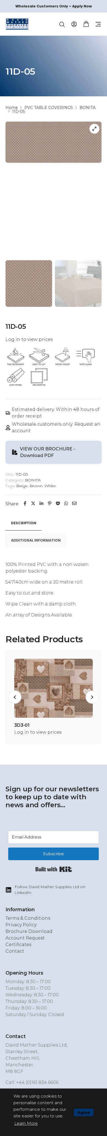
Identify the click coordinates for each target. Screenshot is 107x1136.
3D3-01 (22, 725)
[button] (98, 24)
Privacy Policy (20, 924)
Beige (22, 485)
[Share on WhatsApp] (66, 503)
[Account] (74, 23)
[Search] (62, 24)
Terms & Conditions (27, 918)
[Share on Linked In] (41, 503)
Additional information (36, 540)
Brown (36, 485)
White (50, 485)
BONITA (87, 108)
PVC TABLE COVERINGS (48, 108)
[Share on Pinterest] (49, 503)
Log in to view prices (29, 339)
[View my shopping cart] (86, 23)
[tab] (23, 523)
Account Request (25, 938)
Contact (14, 951)
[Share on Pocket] (58, 503)
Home (11, 108)
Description (23, 523)
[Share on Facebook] (25, 503)
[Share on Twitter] (33, 503)
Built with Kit (53, 869)
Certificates (18, 944)
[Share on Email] (74, 503)
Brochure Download (28, 931)
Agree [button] (84, 1112)
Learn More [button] (26, 1123)
